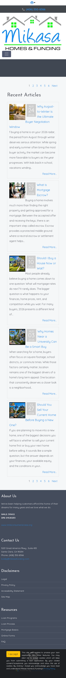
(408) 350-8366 (35, 9)
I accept (13, 654)
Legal (4, 579)
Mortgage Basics (9, 629)
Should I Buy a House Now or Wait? (46, 263)
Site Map (5, 596)
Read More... (49, 173)
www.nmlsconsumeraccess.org (16, 525)
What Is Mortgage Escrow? (43, 190)
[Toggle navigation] (6, 54)
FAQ (3, 641)
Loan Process (8, 624)
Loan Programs (9, 618)
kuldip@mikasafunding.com (15, 559)
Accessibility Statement (12, 591)
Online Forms (8, 635)
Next (55, 85)
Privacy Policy (8, 585)
